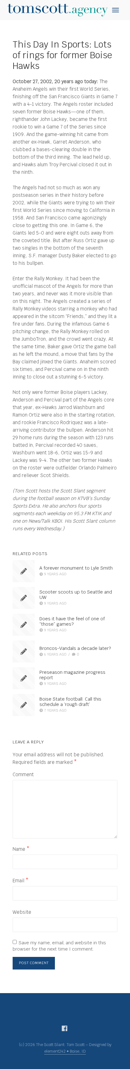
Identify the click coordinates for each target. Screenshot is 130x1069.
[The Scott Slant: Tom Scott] (57, 10)
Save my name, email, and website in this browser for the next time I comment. (59, 946)
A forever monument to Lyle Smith (76, 568)
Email (20, 881)
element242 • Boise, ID (65, 1051)
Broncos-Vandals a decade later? (75, 648)
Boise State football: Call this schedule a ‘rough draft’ (70, 702)
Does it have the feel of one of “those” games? (72, 621)
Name (21, 849)
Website (22, 912)
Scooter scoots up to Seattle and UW (75, 594)
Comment (23, 774)
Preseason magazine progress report (72, 675)
